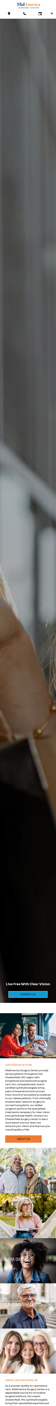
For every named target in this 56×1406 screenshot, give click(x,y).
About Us (23, 1139)
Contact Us (28, 994)
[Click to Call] (24, 13)
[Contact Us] (40, 13)
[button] (52, 13)
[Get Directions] (9, 13)
